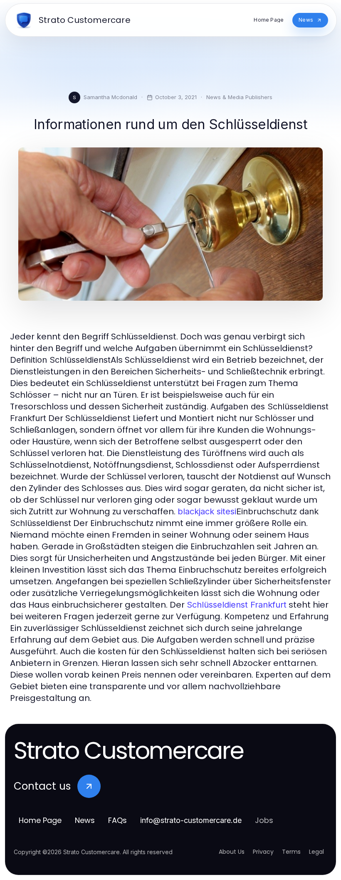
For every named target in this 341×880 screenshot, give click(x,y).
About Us (232, 852)
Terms (291, 852)
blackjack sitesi (207, 511)
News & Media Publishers (239, 97)
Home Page (40, 820)
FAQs (117, 820)
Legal (316, 852)
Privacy (263, 852)
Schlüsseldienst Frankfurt (237, 605)
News (85, 820)
